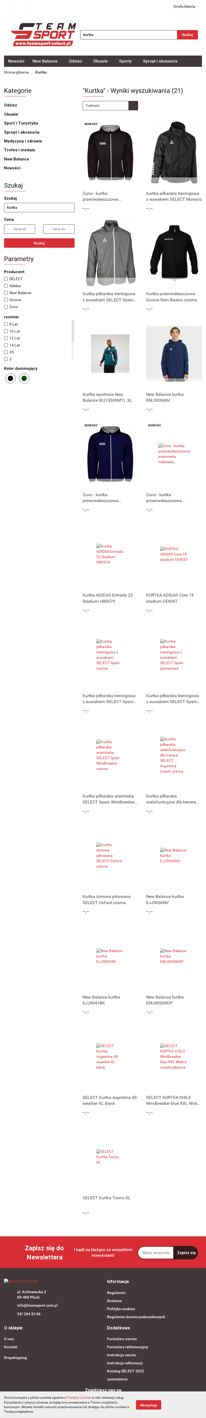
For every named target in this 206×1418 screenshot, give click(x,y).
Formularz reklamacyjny (127, 1347)
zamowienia (117, 1379)
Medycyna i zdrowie (23, 141)
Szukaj (39, 243)
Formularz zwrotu (122, 1339)
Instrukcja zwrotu (121, 1355)
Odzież (11, 105)
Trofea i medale (20, 150)
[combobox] (110, 105)
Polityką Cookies (79, 1397)
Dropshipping (15, 1357)
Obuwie (11, 114)
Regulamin (116, 1293)
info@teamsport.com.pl (37, 1305)
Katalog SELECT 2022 (125, 1371)
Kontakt (10, 1347)
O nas (9, 1339)
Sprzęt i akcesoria (22, 132)
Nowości (16, 61)
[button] (118, 1282)
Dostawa (114, 1301)
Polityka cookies (121, 1309)
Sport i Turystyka (21, 123)
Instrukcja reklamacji (125, 1363)
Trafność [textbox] (93, 106)
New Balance (17, 159)
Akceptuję (148, 1405)
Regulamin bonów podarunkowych (136, 1317)
